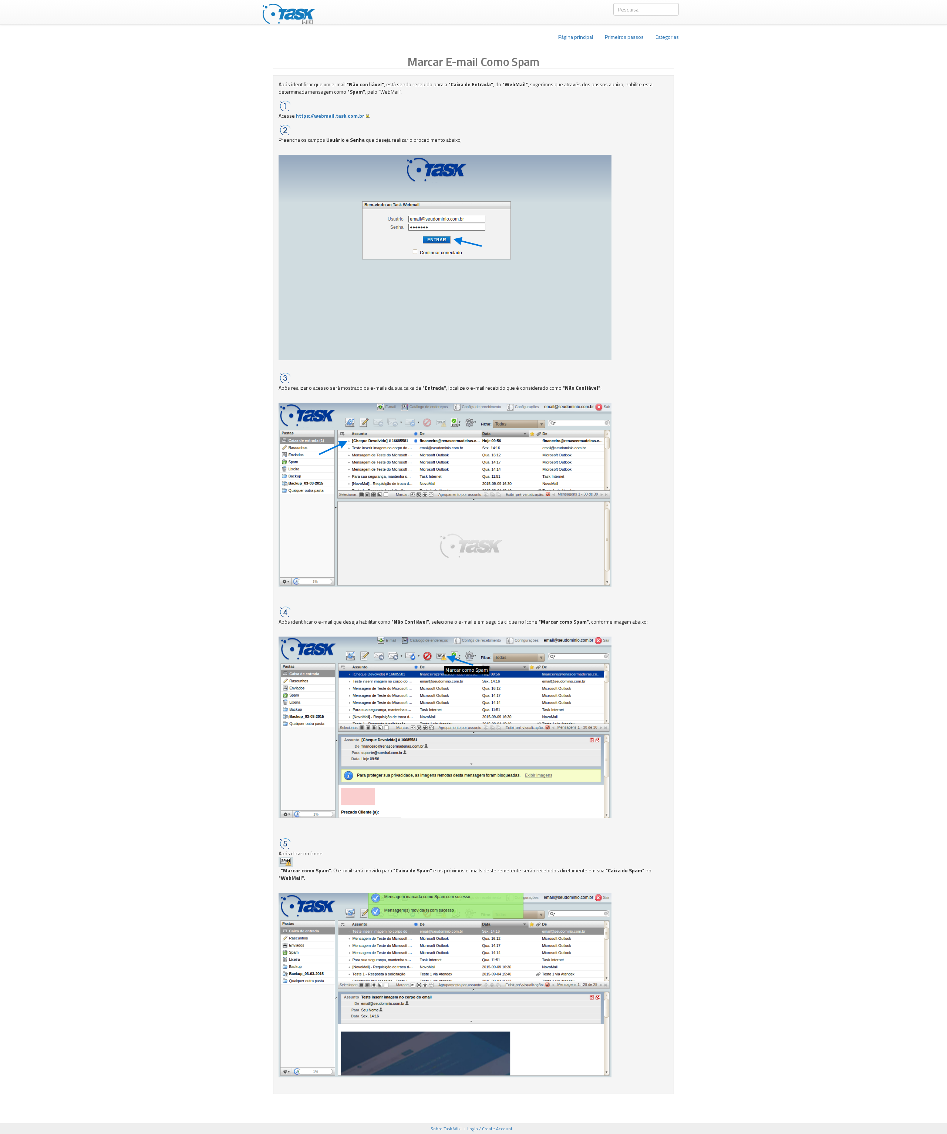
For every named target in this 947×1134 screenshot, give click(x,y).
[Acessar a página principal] (289, 12)
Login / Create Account (489, 1128)
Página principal (575, 37)
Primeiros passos (624, 37)
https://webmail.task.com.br (330, 116)
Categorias (667, 37)
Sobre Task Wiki (446, 1128)
